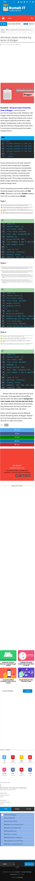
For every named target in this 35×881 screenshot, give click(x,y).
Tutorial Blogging (11, 814)
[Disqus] (17, 719)
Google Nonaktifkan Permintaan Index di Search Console (8, 681)
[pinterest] (24, 2)
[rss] (27, 2)
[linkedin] (21, 2)
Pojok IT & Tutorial (11, 834)
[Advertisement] (17, 65)
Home (2, 30)
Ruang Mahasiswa (11, 831)
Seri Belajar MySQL (11, 821)
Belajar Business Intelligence (14, 837)
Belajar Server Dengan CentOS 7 (15, 824)
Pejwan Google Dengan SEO (15, 844)
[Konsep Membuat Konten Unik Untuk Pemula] (26, 673)
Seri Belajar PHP (10, 818)
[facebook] (30, 2)
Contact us (30, 864)
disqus (27, 691)
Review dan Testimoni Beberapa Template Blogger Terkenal (8, 664)
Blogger (20, 877)
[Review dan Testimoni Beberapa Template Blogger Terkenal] (8, 655)
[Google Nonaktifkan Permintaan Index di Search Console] (8, 673)
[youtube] (18, 2)
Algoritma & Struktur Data (13, 828)
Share (17, 433)
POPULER (28, 809)
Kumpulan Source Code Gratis (14, 841)
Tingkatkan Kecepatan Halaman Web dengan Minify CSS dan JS (26, 664)
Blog (7, 30)
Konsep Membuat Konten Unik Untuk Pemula (26, 680)
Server (21, 24)
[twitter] (33, 2)
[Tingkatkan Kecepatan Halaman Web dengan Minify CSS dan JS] (26, 655)
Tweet (18, 430)
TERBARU (17, 809)
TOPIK (5, 809)
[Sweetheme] (17, 475)
